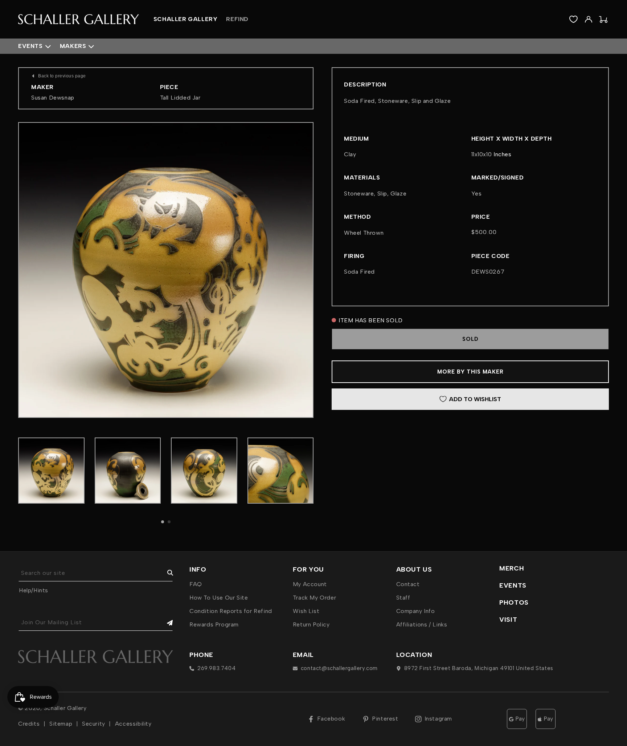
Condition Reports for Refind (230, 611)
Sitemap (60, 723)
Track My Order (314, 597)
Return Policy (311, 624)
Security (93, 723)
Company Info (415, 611)
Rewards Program (214, 624)
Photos (514, 602)
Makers (73, 46)
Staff (403, 597)
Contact (408, 584)
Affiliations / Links (421, 624)
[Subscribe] (165, 622)
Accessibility (133, 723)
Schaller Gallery (65, 708)
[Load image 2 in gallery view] (128, 470)
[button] (162, 522)
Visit (508, 620)
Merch (511, 568)
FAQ (195, 584)
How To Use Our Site (218, 597)
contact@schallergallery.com (339, 668)
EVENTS (512, 585)
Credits (29, 723)
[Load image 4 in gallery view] (280, 470)
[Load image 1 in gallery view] (51, 470)
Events (30, 46)
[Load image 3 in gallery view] (204, 470)
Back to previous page (62, 75)
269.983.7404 (216, 668)
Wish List (306, 611)
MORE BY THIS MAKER (470, 371)
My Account (310, 584)
